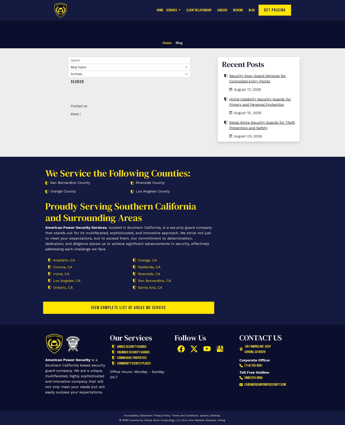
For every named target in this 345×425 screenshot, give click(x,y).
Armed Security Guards (131, 347)
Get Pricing (275, 10)
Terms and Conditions (185, 415)
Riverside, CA (149, 274)
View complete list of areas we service (128, 307)
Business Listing (215, 420)
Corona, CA (62, 267)
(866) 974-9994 (253, 378)
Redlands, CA (149, 267)
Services (172, 10)
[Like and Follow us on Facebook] (181, 349)
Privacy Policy (162, 415)
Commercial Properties (132, 358)
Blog (252, 10)
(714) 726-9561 (253, 365)
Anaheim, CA (64, 260)
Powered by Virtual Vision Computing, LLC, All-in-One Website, (167, 420)
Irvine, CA (61, 274)
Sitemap (215, 415)
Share (75, 113)
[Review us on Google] (219, 349)
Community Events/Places (134, 363)
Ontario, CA (63, 287)
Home (160, 10)
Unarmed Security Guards (133, 352)
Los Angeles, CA (66, 280)
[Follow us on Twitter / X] (194, 349)
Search (77, 81)
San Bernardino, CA (154, 280)
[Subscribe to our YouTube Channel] (207, 349)
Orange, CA (147, 260)
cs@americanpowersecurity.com (265, 384)
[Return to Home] (63, 10)
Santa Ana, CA (150, 287)
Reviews (238, 10)
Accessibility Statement (138, 415)
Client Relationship (198, 10)
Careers (222, 10)
